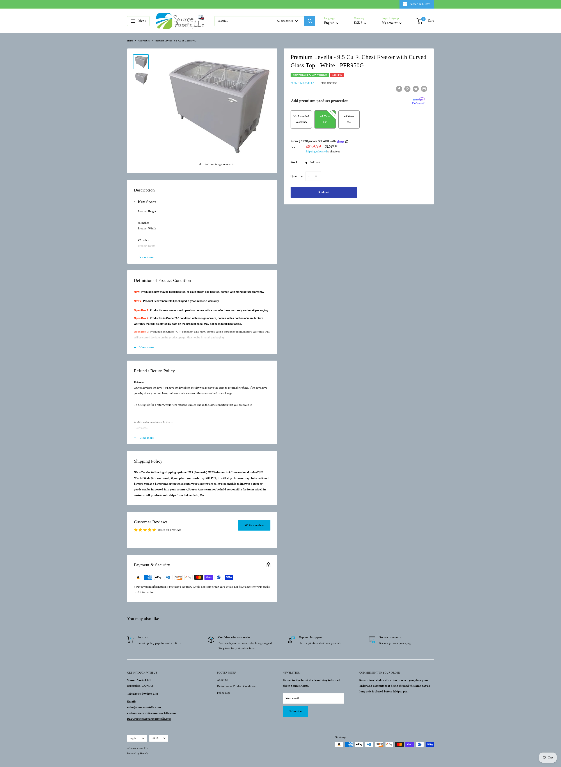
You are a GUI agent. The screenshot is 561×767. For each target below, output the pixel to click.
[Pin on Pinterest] (407, 89)
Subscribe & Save (420, 4)
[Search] (309, 21)
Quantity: (297, 176)
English (133, 738)
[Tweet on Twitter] (416, 89)
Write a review (254, 525)
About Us (222, 680)
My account (390, 23)
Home (130, 40)
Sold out (323, 192)
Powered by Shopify (137, 753)
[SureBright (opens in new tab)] (418, 99)
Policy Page (223, 693)
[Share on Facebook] (399, 89)
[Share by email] (424, 89)
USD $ (155, 738)
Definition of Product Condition (236, 686)
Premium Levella (302, 83)
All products (144, 40)
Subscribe (295, 711)
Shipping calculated (316, 152)
